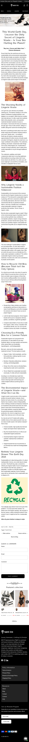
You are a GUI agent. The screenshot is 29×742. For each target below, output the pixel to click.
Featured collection (14, 587)
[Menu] (1, 5)
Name (3, 546)
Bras (2, 11)
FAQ (3, 699)
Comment (4, 561)
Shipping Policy (6, 678)
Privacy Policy (6, 673)
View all (14, 621)
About (4, 688)
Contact (4, 694)
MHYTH (6, 736)
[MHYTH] (14, 5)
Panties (9, 11)
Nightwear (25, 11)
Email (2, 554)
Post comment (13, 576)
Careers (4, 696)
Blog (3, 691)
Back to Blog (14, 537)
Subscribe (6, 721)
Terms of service (6, 670)
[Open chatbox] (25, 739)
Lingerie (17, 11)
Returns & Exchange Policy (9, 675)
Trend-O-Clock (8, 530)
